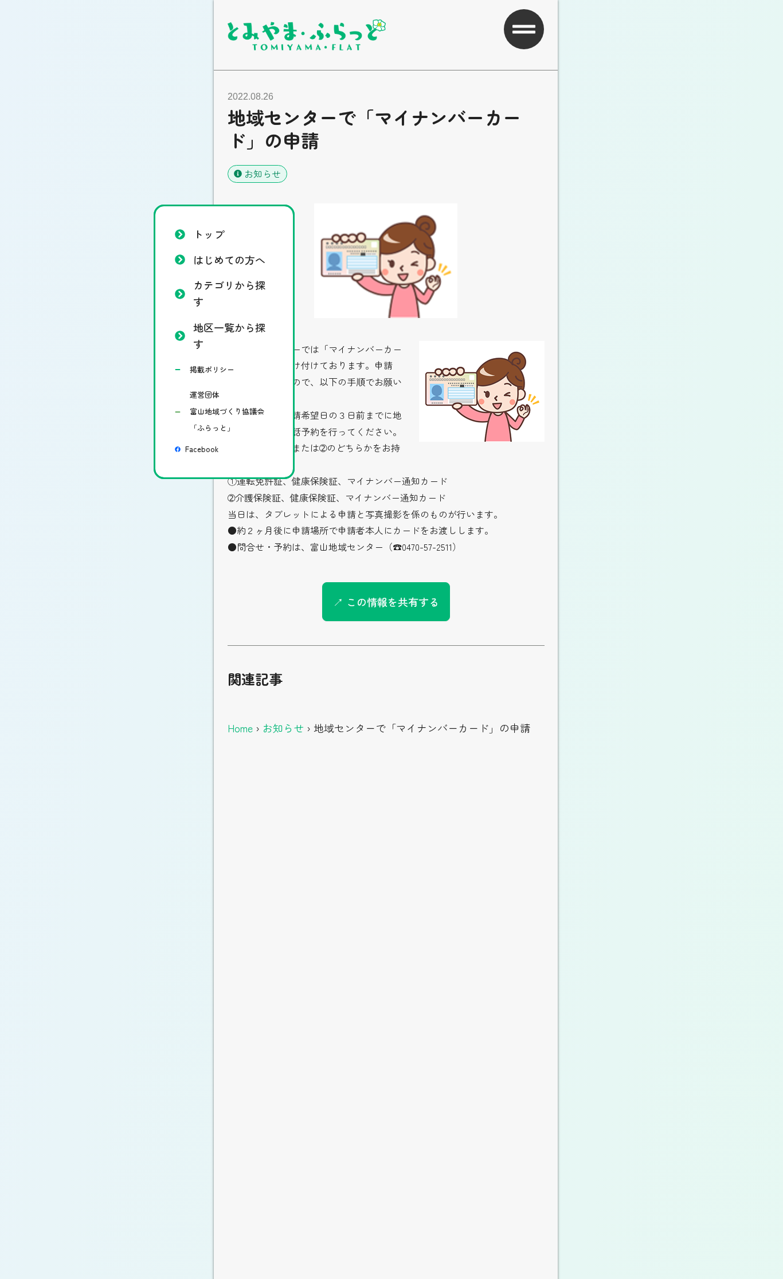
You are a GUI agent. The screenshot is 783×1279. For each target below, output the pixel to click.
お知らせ (262, 174)
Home (240, 727)
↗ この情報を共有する (386, 601)
